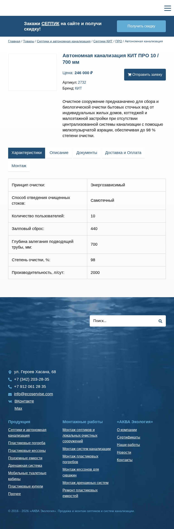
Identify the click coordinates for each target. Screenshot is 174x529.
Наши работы (128, 445)
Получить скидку (141, 26)
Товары (28, 41)
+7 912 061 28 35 (30, 386)
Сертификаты (128, 437)
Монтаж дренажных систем (86, 483)
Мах (18, 408)
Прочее (14, 494)
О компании (127, 430)
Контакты (125, 460)
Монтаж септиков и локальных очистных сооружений (80, 435)
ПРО (118, 41)
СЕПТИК (50, 23)
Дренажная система (25, 465)
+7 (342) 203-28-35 (31, 379)
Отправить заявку (146, 74)
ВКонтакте (24, 401)
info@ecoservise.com (33, 394)
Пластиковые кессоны (27, 451)
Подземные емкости (25, 458)
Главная (14, 41)
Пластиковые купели (25, 486)
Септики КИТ (103, 41)
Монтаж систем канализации (87, 449)
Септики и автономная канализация (64, 41)
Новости (124, 452)
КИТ (78, 88)
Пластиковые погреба (26, 443)
